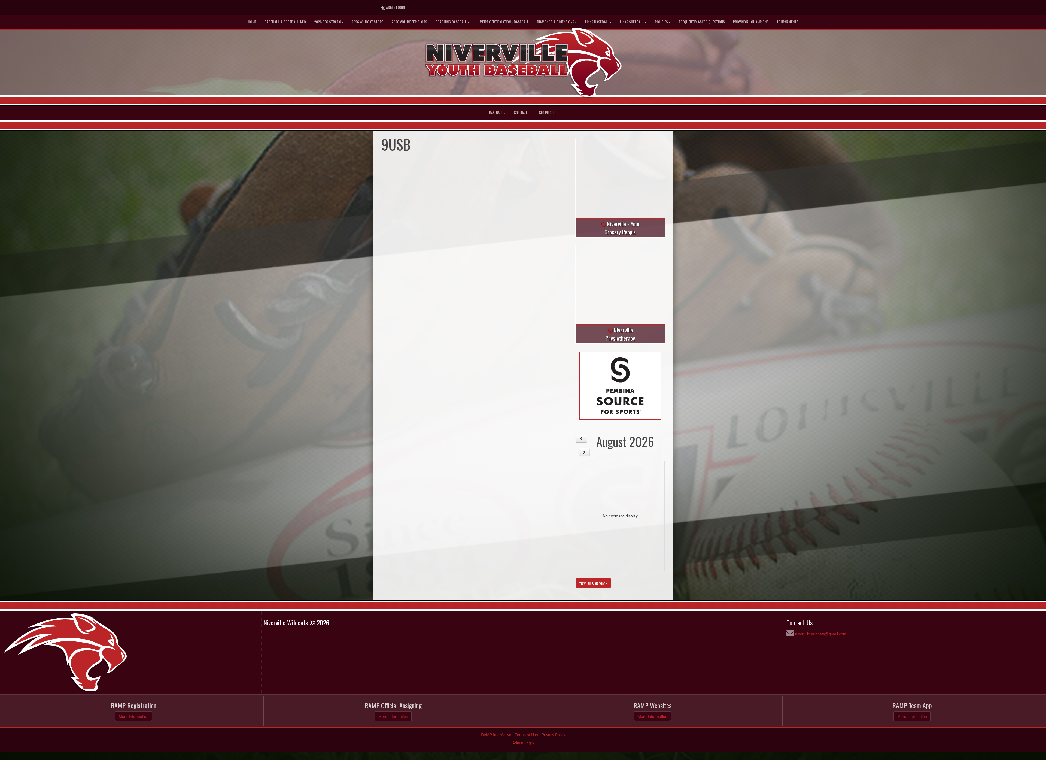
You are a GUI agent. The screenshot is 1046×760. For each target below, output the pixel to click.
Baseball (496, 112)
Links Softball (632, 22)
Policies (661, 22)
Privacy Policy (553, 734)
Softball (521, 112)
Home (252, 22)
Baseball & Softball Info (285, 22)
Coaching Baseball (451, 22)
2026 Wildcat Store (367, 22)
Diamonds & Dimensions (555, 22)
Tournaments (787, 22)
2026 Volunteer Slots (409, 22)
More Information (133, 716)
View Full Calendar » (593, 583)
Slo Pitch (546, 112)
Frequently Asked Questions (702, 22)
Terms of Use (526, 734)
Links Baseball (597, 22)
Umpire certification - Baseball (503, 22)
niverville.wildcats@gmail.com (820, 634)
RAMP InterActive (496, 734)
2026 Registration (328, 22)
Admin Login (523, 743)
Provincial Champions (750, 22)
